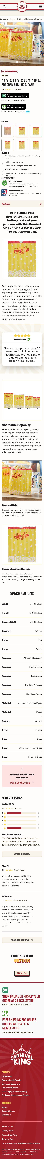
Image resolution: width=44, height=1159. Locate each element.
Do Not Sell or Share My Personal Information (21, 1143)
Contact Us (6, 1115)
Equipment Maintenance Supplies (16, 1095)
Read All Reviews (20, 940)
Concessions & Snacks (11, 1080)
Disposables (7, 1076)
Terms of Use (7, 1126)
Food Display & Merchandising (14, 1091)
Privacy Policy (7, 1131)
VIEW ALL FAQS (22, 973)
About (4, 1107)
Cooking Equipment (10, 1087)
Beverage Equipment (11, 1084)
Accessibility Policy (9, 1135)
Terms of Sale (7, 1139)
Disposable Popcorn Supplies (30, 19)
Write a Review (22, 854)
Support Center (8, 1111)
